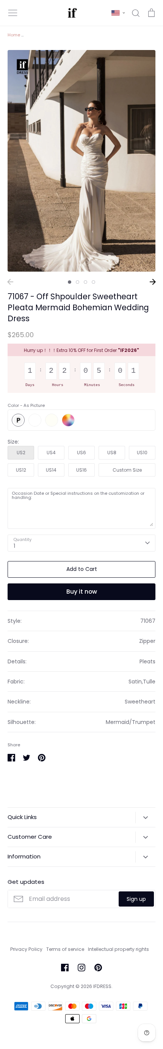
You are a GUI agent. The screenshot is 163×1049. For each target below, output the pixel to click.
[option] (81, 161)
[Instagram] (81, 967)
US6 (81, 452)
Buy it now (81, 591)
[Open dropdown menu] (145, 817)
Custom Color (68, 420)
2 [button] (77, 282)
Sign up (136, 899)
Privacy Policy (26, 949)
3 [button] (85, 282)
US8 (111, 452)
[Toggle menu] (13, 13)
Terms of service (65, 949)
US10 (142, 452)
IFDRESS (102, 986)
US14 (51, 470)
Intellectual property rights (118, 949)
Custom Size (127, 470)
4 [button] (93, 282)
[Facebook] (64, 967)
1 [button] (69, 282)
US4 (51, 452)
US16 (81, 470)
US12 (21, 470)
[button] (118, 13)
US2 (21, 452)
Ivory (51, 420)
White (34, 420)
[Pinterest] (98, 967)
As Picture (18, 420)
